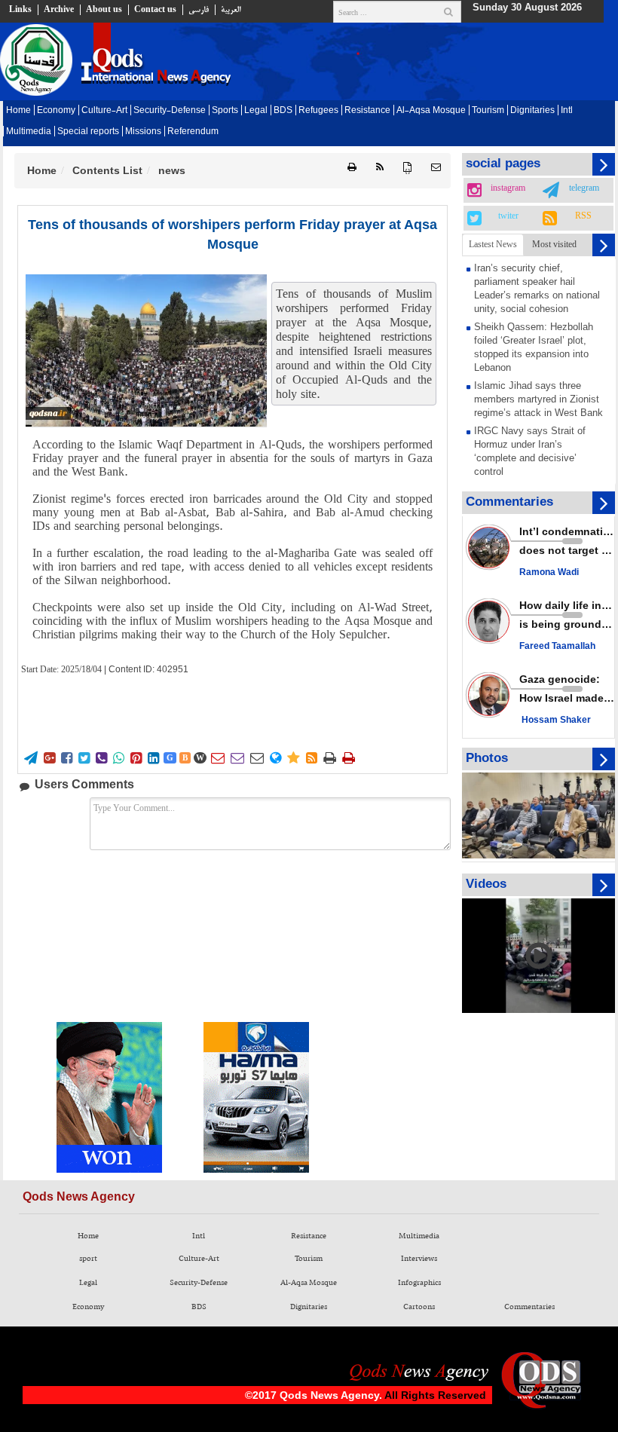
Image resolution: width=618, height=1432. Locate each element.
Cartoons (419, 1307)
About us (104, 10)
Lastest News (493, 244)
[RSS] (379, 167)
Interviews (419, 1258)
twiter (508, 216)
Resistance (367, 111)
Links (20, 10)
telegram (584, 188)
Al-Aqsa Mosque (431, 111)
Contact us (155, 10)
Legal (256, 111)
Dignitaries (532, 111)
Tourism (488, 111)
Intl (567, 111)
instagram (508, 188)
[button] (436, 167)
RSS (583, 216)
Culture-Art (104, 111)
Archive (59, 10)
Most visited (554, 244)
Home (18, 111)
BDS (283, 111)
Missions (143, 132)
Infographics (419, 1283)
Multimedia (28, 132)
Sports (225, 111)
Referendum (193, 132)
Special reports (88, 132)
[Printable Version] (352, 167)
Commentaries (529, 1307)
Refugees (318, 111)
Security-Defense (169, 111)
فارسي (198, 10)
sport (88, 1258)
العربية (230, 10)
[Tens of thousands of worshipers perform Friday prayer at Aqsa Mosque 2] (146, 350)
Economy (56, 111)
